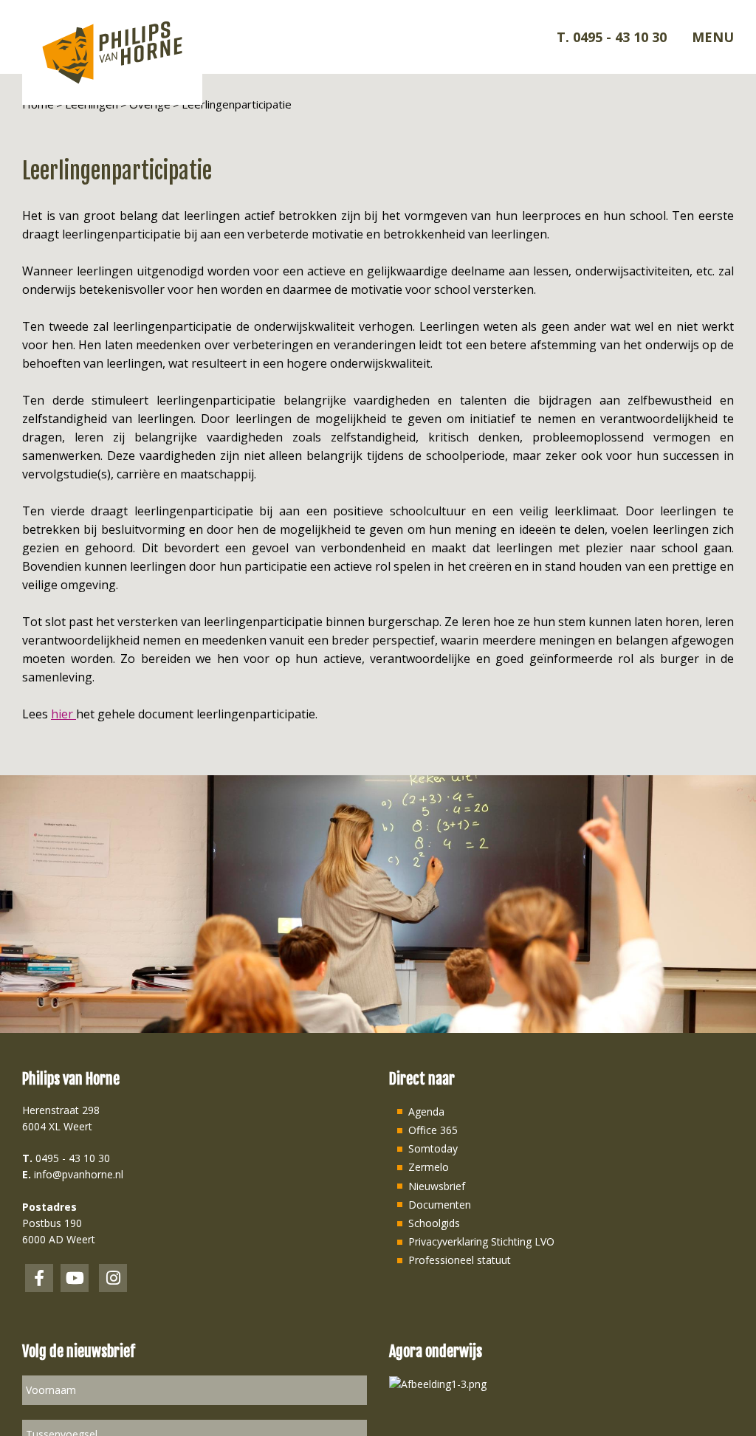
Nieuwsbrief (436, 1186)
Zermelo (428, 1167)
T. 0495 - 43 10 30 (612, 37)
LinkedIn (75, 1278)
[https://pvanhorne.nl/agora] (438, 1383)
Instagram (113, 1278)
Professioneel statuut (459, 1260)
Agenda (426, 1112)
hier (63, 714)
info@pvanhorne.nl (78, 1174)
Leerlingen (91, 104)
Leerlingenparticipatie (237, 104)
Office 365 (433, 1130)
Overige (150, 104)
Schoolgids (434, 1223)
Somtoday (433, 1148)
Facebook (39, 1278)
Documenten (439, 1205)
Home (38, 104)
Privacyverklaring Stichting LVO (481, 1241)
